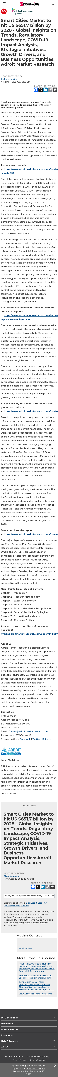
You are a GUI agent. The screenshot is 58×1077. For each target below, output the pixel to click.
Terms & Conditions (14, 1056)
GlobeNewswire (9, 79)
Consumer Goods (12, 906)
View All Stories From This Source (35, 994)
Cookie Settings (37, 1060)
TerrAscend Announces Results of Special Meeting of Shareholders (35, 976)
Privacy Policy (19, 1060)
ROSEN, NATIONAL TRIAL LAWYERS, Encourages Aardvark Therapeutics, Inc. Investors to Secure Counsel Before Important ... (36, 986)
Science (25, 906)
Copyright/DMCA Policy (38, 1056)
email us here (25, 948)
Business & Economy (36, 903)
